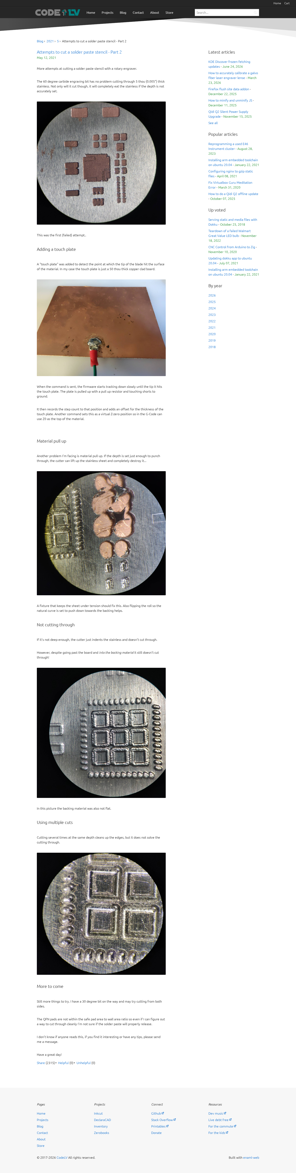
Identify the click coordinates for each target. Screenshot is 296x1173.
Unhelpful (84, 1063)
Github (156, 1113)
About (154, 12)
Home (277, 3)
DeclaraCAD (102, 1120)
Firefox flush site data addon (228, 89)
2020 (212, 334)
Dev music (215, 1113)
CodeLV (62, 1157)
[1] (255, 12)
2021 (50, 41)
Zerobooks (101, 1133)
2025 (212, 302)
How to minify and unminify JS (230, 100)
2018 (212, 347)
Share (41, 1063)
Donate (156, 1133)
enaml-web (251, 1157)
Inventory (101, 1126)
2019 (212, 340)
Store (169, 12)
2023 (212, 314)
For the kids (216, 1133)
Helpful (63, 1063)
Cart (287, 3)
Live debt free (218, 1120)
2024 (212, 308)
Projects (107, 12)
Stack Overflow (162, 1120)
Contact (138, 12)
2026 (212, 295)
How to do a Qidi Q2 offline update (233, 194)
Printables (158, 1126)
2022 (212, 321)
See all (213, 123)
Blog (123, 12)
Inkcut (98, 1113)
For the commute (220, 1126)
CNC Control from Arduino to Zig (231, 247)
